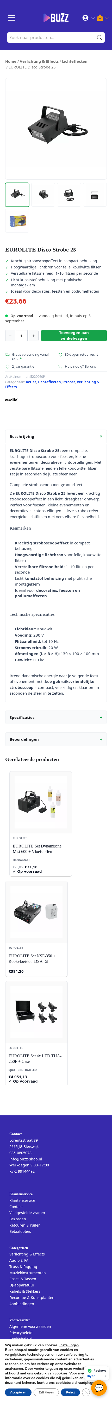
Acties (31, 382)
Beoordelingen (56, 739)
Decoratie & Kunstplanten (31, 1297)
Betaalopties (20, 1231)
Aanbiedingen (21, 1303)
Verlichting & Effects (39, 61)
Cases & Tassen (22, 1278)
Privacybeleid (21, 1332)
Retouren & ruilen (25, 1225)
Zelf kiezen (46, 1392)
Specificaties (56, 717)
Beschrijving (57, 436)
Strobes (69, 382)
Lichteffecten (75, 61)
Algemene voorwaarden (30, 1326)
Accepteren (18, 1392)
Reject (70, 1392)
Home (10, 61)
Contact (16, 1206)
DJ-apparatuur (21, 1285)
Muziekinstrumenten (27, 1272)
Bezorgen (17, 1218)
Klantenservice (22, 1200)
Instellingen (69, 1345)
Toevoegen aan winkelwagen (74, 335)
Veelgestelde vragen (27, 1212)
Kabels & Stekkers (24, 1291)
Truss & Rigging (23, 1266)
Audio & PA (18, 1260)
